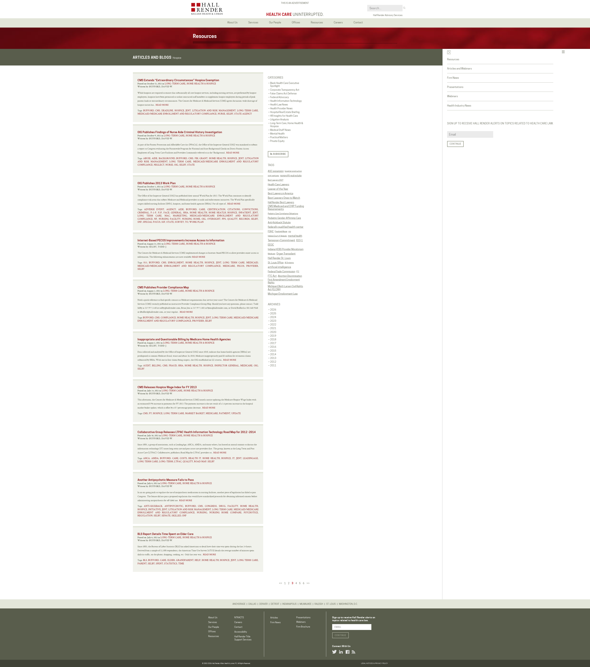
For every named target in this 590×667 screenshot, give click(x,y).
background (167, 158)
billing (156, 365)
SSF (163, 222)
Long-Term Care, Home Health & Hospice (190, 83)
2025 (273, 313)
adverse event (154, 209)
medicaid (252, 262)
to (186, 222)
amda (155, 458)
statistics (170, 563)
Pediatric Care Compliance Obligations (283, 213)
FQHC (271, 231)
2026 (273, 309)
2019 (273, 335)
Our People (213, 627)
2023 (273, 320)
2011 (273, 365)
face (166, 212)
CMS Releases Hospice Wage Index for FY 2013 (167, 387)
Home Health (217, 158)
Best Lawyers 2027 (275, 180)
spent (159, 563)
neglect (159, 164)
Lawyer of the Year (278, 188)
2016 (273, 346)
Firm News (453, 77)
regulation (145, 515)
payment (224, 413)
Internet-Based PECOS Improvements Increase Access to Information (181, 240)
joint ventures (273, 175)
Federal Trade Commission (281, 271)
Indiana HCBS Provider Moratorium (285, 249)
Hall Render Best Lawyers (281, 202)
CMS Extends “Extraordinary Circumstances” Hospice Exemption (178, 80)
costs (183, 458)
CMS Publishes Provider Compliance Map (163, 287)
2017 (273, 343)
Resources (453, 59)
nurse (221, 113)
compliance (168, 317)
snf (140, 222)
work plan (196, 222)
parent (142, 563)
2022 (273, 324)
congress (211, 506)
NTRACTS (239, 617)
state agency (243, 113)
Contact (238, 627)
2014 (273, 354)
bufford (148, 110)
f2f (160, 212)
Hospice (179, 110)
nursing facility (170, 218)
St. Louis (331, 604)
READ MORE (162, 104)
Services (212, 622)
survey (179, 222)
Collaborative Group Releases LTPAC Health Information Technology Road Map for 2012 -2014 (197, 432)
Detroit (275, 604)
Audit (147, 365)
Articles (274, 617)
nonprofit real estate (291, 175)
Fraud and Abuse (281, 231)
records (244, 218)
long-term (166, 461)
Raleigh (319, 604)
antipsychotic (174, 506)
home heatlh (217, 212)
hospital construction (293, 171)
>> (308, 583)
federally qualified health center (285, 226)
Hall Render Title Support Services (243, 638)
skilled (176, 515)
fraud (173, 365)
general (176, 212)
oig (289, 231)
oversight (213, 218)
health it (194, 458)
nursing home (191, 218)
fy (150, 413)
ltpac (178, 461)
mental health (295, 235)
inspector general (226, 365)
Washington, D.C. (348, 604)
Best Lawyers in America (280, 193)
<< (280, 583)
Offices (212, 631)
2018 (273, 339)
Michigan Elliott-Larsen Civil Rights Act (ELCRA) (285, 288)
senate (166, 515)
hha (185, 212)
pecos (240, 265)
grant (203, 158)
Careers (238, 622)
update (236, 413)
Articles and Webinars (459, 68)
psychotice (251, 512)
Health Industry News (459, 105)
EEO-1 (299, 240)
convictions (250, 209)
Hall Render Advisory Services (388, 15)
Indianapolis (289, 604)
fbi (196, 158)
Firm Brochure (303, 626)
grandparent (185, 560)
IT (233, 458)
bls (145, 560)
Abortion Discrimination (290, 276)
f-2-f (153, 212)
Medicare (271, 254)
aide (154, 158)
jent (188, 110)
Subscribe (279, 154)
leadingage (250, 458)
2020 (273, 332)
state (191, 164)
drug (222, 506)
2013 (273, 358)
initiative (154, 509)
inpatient (245, 212)
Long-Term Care (247, 110)
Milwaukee (305, 604)
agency (171, 209)
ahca (146, 458)
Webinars (452, 96)
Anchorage (238, 604)
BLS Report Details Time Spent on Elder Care (165, 534)
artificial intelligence (279, 267)
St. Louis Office (276, 262)
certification (216, 209)
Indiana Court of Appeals (277, 236)
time (181, 563)
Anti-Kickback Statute (279, 222)
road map (200, 461)
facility (233, 506)
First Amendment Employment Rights (284, 281)
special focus (151, 222)
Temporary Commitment (281, 240)
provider (252, 265)
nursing (202, 512)
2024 (273, 317)
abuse (147, 158)
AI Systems (289, 262)
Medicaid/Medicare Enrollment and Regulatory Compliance (177, 113)
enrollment (176, 262)
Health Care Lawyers (278, 184)
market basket (195, 413)
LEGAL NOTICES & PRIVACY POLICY (374, 663)
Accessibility (240, 631)
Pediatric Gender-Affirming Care (284, 218)
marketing (180, 215)
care (202, 209)
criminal (143, 212)
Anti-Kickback (153, 506)
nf (155, 218)
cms (157, 110)
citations (234, 209)
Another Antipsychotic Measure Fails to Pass (166, 479)
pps (224, 218)
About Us (212, 617)
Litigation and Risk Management (214, 110)
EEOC (271, 244)
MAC (167, 215)
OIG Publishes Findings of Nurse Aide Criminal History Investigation (180, 132)
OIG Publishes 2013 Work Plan (157, 183)
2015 (273, 350)
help (198, 560)
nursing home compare (225, 512)
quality (232, 218)
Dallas (252, 604)
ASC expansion (276, 171)
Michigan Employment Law (283, 293)
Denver (263, 604)
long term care (180, 161)
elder (171, 560)
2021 (273, 328)
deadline (167, 110)
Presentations (455, 87)
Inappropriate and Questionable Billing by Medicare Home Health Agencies (184, 339)
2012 (273, 361)
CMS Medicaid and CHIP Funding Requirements (286, 208)
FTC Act (272, 275)
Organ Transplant (286, 253)
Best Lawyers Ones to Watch (284, 197)
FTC (297, 271)
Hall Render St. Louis (279, 258)
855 (145, 262)
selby (229, 113)
